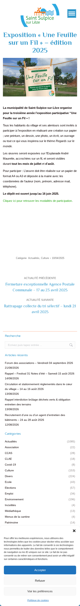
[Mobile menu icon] (71, 13)
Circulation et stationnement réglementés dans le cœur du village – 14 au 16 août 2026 (38, 386)
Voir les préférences (40, 591)
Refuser (40, 580)
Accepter (40, 570)
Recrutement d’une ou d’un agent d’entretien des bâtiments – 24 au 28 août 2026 (35, 417)
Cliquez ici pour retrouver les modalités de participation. (38, 200)
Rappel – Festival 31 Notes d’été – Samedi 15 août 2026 (39, 373)
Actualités (33, 258)
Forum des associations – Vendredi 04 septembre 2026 (39, 362)
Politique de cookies (38, 600)
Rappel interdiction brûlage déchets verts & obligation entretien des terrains (37, 402)
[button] (74, 531)
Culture (45, 258)
